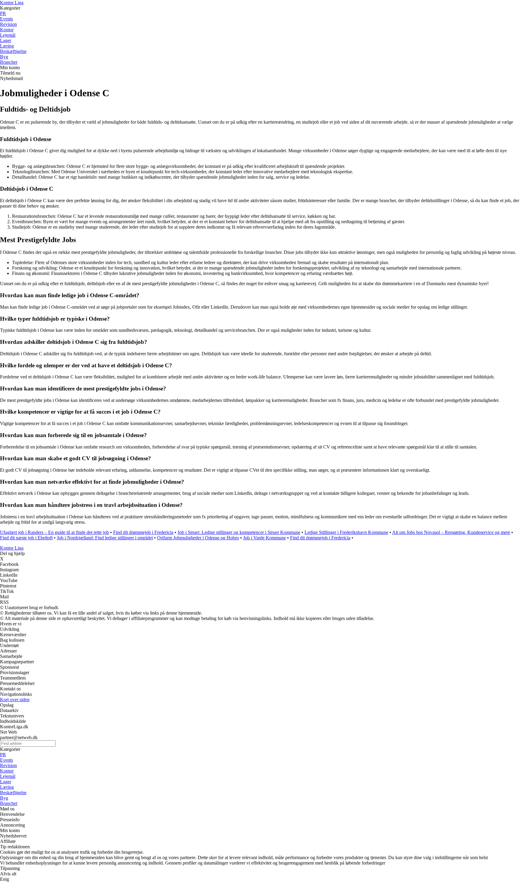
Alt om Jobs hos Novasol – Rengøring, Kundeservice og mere (451, 532)
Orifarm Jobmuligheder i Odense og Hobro (198, 537)
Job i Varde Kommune (264, 537)
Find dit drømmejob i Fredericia (143, 532)
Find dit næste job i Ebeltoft (26, 537)
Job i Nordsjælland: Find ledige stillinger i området (105, 537)
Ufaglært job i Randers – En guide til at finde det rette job (54, 532)
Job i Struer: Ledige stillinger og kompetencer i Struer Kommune (239, 532)
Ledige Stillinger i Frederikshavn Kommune (346, 532)
